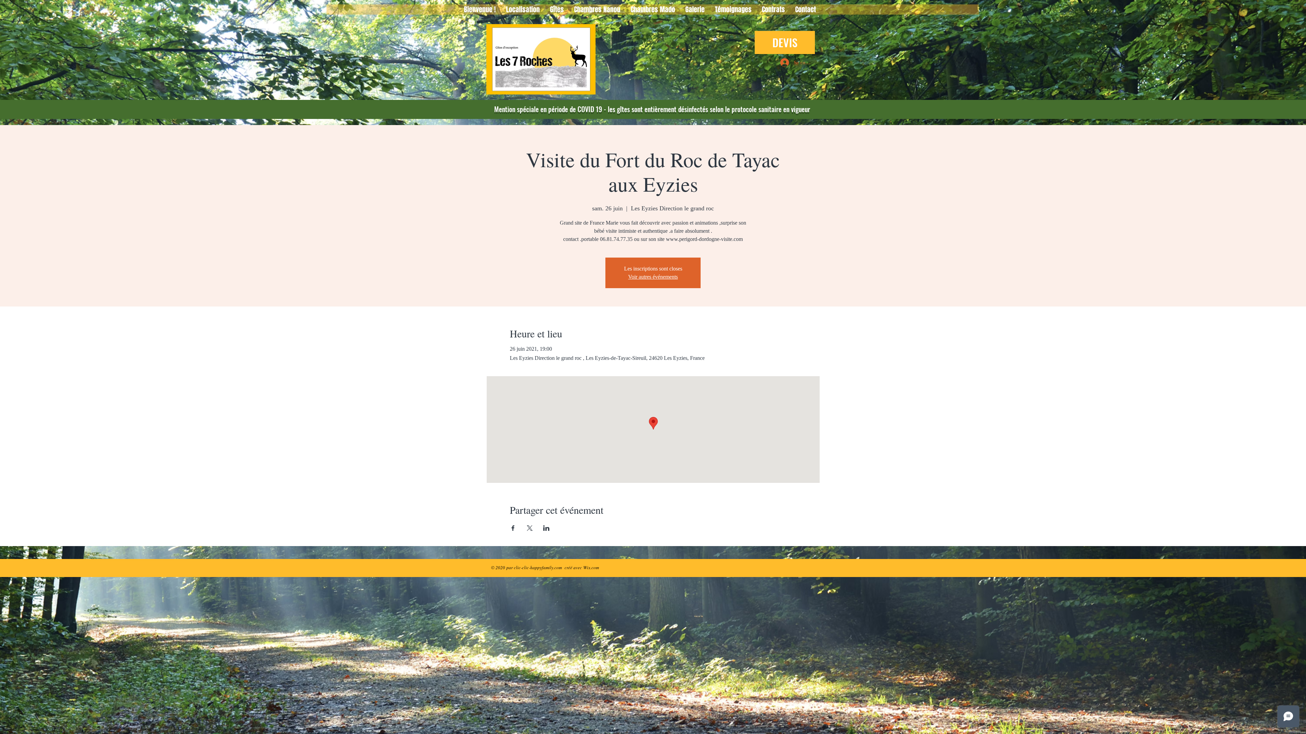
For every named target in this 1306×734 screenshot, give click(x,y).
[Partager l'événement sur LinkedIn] (546, 528)
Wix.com (591, 567)
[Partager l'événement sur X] (529, 528)
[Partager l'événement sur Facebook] (513, 528)
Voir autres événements (653, 277)
